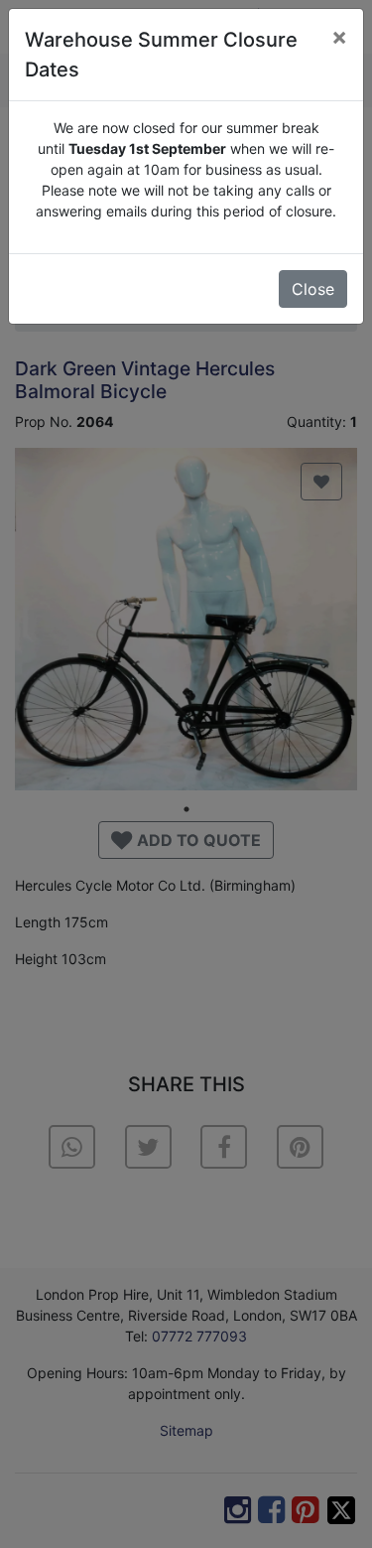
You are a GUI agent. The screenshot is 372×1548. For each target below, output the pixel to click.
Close (313, 289)
